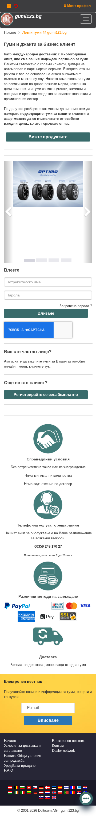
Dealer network (63, 751)
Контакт (58, 745)
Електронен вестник (68, 741)
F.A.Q (8, 770)
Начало (10, 741)
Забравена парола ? (75, 306)
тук (47, 366)
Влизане (46, 313)
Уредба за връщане (19, 766)
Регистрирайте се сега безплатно (46, 394)
